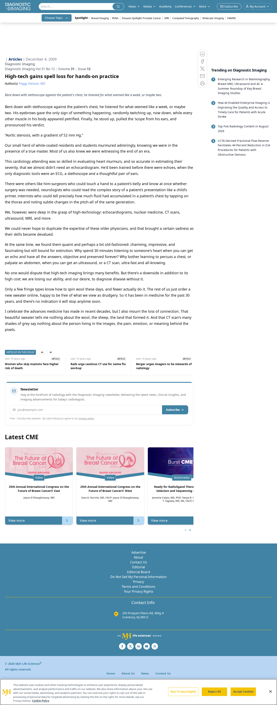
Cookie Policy (40, 701)
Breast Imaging (100, 18)
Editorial (138, 567)
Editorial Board (138, 572)
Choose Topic (54, 18)
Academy (165, 6)
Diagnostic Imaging (20, 64)
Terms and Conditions (138, 586)
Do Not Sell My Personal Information (138, 577)
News (145, 673)
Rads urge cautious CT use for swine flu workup (98, 366)
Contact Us (138, 562)
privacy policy (86, 418)
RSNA (115, 18)
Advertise (138, 552)
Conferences (183, 6)
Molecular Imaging (213, 18)
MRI (166, 18)
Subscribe (173, 410)
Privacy (138, 581)
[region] (138, 692)
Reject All (214, 691)
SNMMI (231, 18)
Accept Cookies (243, 691)
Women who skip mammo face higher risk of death (32, 366)
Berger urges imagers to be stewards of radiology (164, 366)
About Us (128, 673)
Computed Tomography (185, 18)
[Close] (270, 691)
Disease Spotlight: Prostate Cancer (141, 18)
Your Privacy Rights (138, 591)
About (138, 557)
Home (110, 673)
